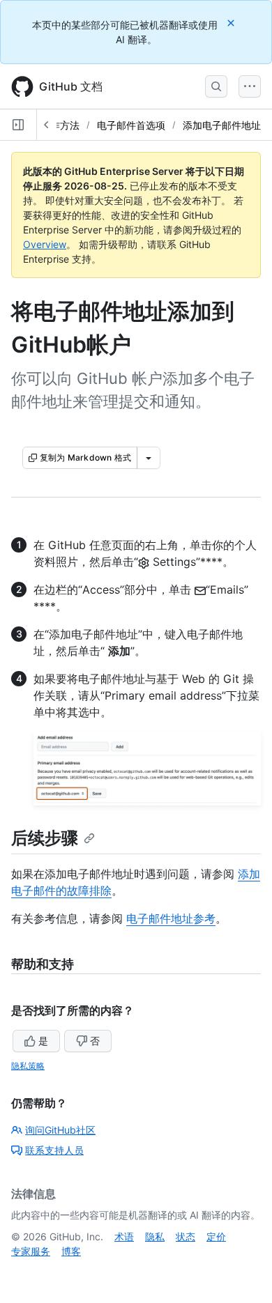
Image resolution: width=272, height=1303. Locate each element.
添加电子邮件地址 (222, 125)
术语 (124, 1236)
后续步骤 (44, 838)
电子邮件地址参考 (171, 918)
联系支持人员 (54, 1150)
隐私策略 (28, 1066)
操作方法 (60, 125)
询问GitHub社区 (60, 1130)
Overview (44, 244)
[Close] (232, 23)
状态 (185, 1236)
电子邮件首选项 (131, 125)
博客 (71, 1251)
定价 (216, 1236)
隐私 (155, 1236)
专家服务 (30, 1251)
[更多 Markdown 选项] (148, 458)
